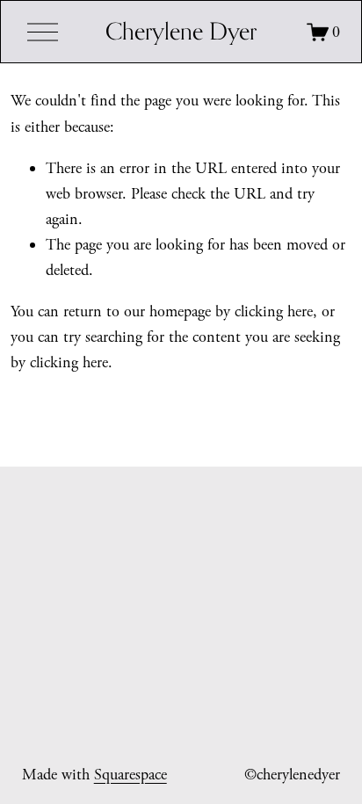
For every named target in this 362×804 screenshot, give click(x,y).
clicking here (274, 311)
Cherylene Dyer (181, 31)
